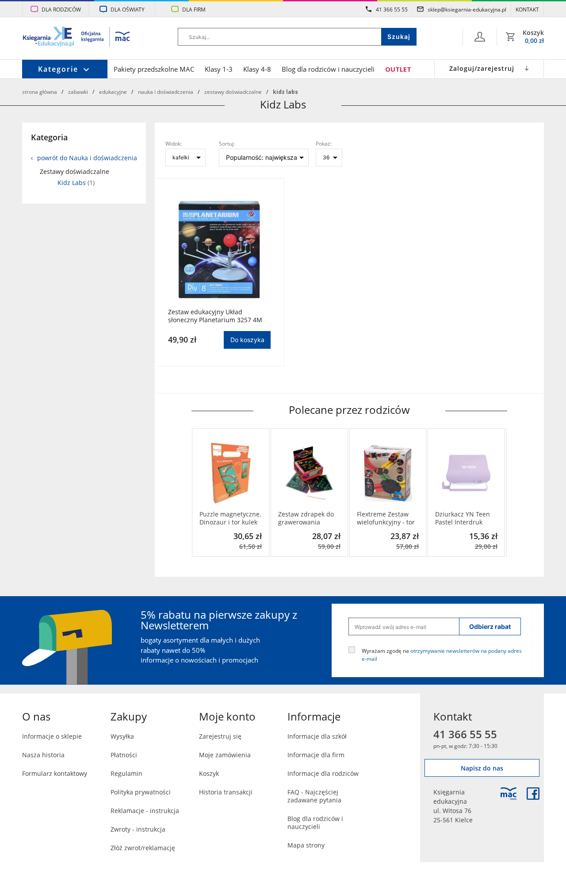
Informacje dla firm (315, 755)
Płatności (124, 755)
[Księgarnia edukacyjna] (508, 793)
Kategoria (49, 137)
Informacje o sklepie (52, 736)
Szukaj (398, 36)
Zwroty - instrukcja (138, 829)
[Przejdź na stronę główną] (76, 38)
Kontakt (527, 9)
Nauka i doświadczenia (165, 91)
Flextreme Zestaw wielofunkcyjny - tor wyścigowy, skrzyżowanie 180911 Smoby (386, 518)
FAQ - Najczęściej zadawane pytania (314, 796)
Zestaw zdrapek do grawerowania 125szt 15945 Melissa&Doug (306, 518)
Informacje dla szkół (317, 736)
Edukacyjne (113, 91)
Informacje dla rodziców (323, 773)
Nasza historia (43, 755)
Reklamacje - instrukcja (145, 810)
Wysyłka (122, 736)
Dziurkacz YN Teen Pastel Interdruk (462, 518)
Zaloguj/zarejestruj (481, 68)
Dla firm (194, 9)
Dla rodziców (61, 9)
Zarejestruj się (220, 736)
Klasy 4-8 (257, 69)
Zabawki (78, 91)
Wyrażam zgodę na (442, 654)
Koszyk (209, 773)
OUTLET (398, 69)
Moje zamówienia (225, 755)
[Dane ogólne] (479, 37)
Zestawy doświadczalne (233, 91)
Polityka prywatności (141, 792)
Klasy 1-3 (219, 69)
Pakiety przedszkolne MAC (154, 69)
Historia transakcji (225, 792)
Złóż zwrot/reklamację (143, 848)
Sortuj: (227, 143)
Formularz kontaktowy (54, 773)
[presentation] (198, 492)
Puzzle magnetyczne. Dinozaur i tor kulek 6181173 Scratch (230, 518)
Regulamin (126, 773)
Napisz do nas (482, 768)
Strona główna (39, 91)
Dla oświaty (128, 9)
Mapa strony (306, 845)
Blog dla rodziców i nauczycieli (328, 69)
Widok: (173, 143)
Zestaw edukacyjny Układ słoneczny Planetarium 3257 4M (215, 316)
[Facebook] (533, 793)
